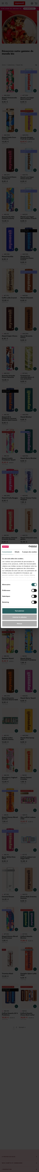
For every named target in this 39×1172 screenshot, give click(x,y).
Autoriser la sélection (19, 617)
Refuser (19, 623)
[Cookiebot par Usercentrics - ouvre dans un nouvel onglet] (28, 546)
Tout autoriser (19, 611)
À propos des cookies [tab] (29, 552)
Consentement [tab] (7, 552)
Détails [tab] (17, 552)
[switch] (34, 590)
